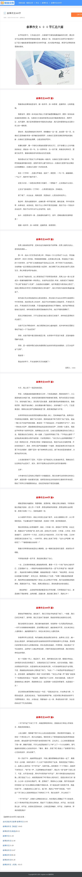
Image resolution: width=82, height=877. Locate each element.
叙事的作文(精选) (9, 831)
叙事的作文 (7, 841)
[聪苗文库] (7, 3)
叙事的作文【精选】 (10, 826)
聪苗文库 (29, 3)
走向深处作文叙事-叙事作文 (13, 822)
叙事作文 (45, 3)
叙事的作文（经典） (10, 864)
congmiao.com (44, 874)
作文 (37, 3)
